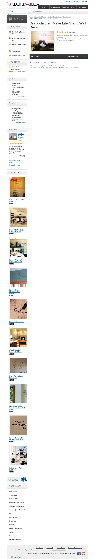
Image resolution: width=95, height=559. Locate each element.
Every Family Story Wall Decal (16, 377)
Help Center (13, 491)
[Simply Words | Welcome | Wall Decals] (23, 318)
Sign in (67, 1)
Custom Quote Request (17, 510)
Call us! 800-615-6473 (68, 7)
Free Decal (13, 517)
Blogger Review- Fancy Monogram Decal (17, 119)
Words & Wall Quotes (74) (19, 45)
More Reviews (20, 122)
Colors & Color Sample (16, 502)
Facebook (12, 536)
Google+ (9, 15)
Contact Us (13, 495)
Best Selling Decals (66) (18, 33)
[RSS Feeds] (11, 72)
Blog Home (21, 71)
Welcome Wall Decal (16, 322)
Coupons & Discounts (16, 506)
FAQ (10, 513)
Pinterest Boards (15, 539)
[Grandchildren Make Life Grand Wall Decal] (42, 50)
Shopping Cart (55, 7)
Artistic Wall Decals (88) (18, 39)
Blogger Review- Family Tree (17, 109)
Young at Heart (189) (18, 55)
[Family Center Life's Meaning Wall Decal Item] (23, 435)
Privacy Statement (15, 528)
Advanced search (37, 11)
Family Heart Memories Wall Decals (14, 291)
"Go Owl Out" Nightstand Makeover (16, 92)
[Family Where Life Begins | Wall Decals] (21, 257)
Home (31, 17)
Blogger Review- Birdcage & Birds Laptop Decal (17, 113)
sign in (59, 67)
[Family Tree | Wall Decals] (21, 403)
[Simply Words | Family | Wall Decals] (23, 347)
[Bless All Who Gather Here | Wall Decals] (20, 227)
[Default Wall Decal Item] (23, 465)
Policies (12, 525)
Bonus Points (13, 499)
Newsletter (13, 521)
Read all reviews (14, 165)
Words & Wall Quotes (40, 17)
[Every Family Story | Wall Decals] (21, 373)
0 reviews (73, 32)
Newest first (83, 56)
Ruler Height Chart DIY (18, 88)
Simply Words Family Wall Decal (15, 351)
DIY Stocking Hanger (16, 84)
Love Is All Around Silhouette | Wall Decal (21, 137)
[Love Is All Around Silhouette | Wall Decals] (13, 139)
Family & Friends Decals (55, 17)
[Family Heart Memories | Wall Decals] (23, 287)
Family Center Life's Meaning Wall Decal (16, 439)
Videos (11, 532)
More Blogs (21, 96)
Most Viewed (16, 70)
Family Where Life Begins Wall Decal (15, 261)
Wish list (84, 1)
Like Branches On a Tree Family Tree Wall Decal (17, 408)
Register (75, 1)
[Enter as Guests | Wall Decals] (17, 197)
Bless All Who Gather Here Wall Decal (17, 231)
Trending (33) (16, 51)
